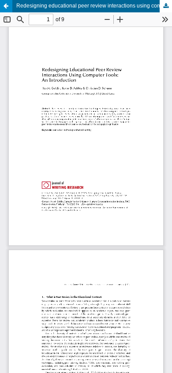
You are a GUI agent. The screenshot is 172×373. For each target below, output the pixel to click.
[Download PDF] (166, 6)
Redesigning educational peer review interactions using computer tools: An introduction (94, 6)
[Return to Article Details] (6, 6)
